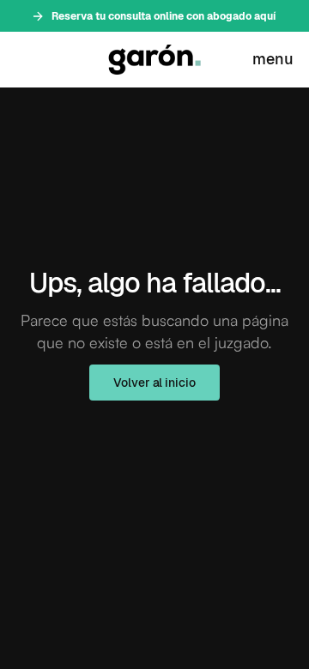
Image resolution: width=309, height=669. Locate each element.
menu (273, 59)
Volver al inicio (154, 382)
